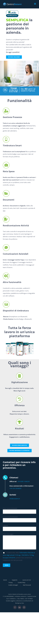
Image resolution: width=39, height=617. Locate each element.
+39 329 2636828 (15, 488)
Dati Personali (27, 585)
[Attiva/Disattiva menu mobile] (35, 4)
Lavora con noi (26, 580)
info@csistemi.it (14, 499)
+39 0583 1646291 (23, 481)
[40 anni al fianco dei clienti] (19, 88)
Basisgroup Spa (19, 603)
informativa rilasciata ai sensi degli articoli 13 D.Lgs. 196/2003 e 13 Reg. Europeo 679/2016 (19, 555)
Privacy (11, 582)
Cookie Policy (21, 582)
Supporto (14, 580)
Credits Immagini (13, 585)
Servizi (5, 580)
